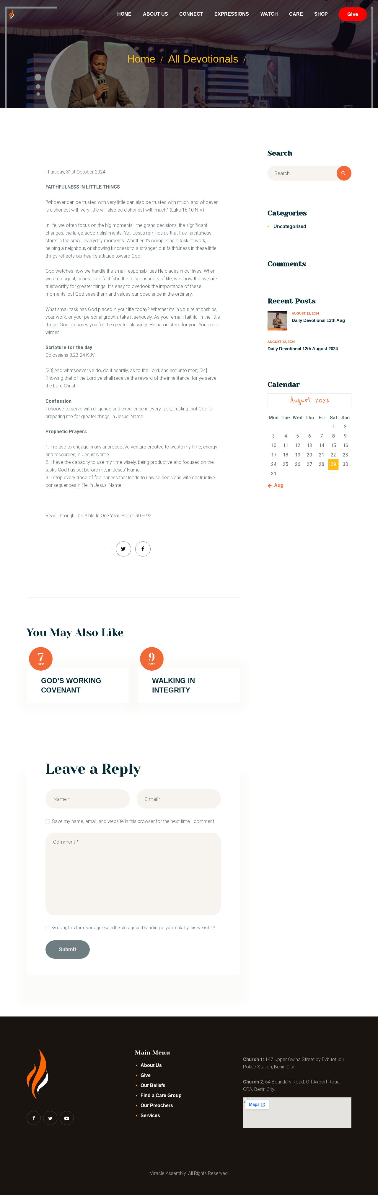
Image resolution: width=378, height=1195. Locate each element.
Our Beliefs (153, 1085)
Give (146, 1075)
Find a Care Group (161, 1095)
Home (141, 59)
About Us (151, 1065)
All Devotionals (203, 59)
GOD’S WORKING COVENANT (71, 685)
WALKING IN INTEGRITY (173, 685)
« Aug (277, 485)
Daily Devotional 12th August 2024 (303, 348)
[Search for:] (309, 173)
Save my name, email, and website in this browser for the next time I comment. (133, 821)
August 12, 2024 (305, 313)
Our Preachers (157, 1105)
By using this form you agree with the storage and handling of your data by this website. (133, 927)
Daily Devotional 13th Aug (318, 320)
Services (150, 1115)
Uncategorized (289, 226)
